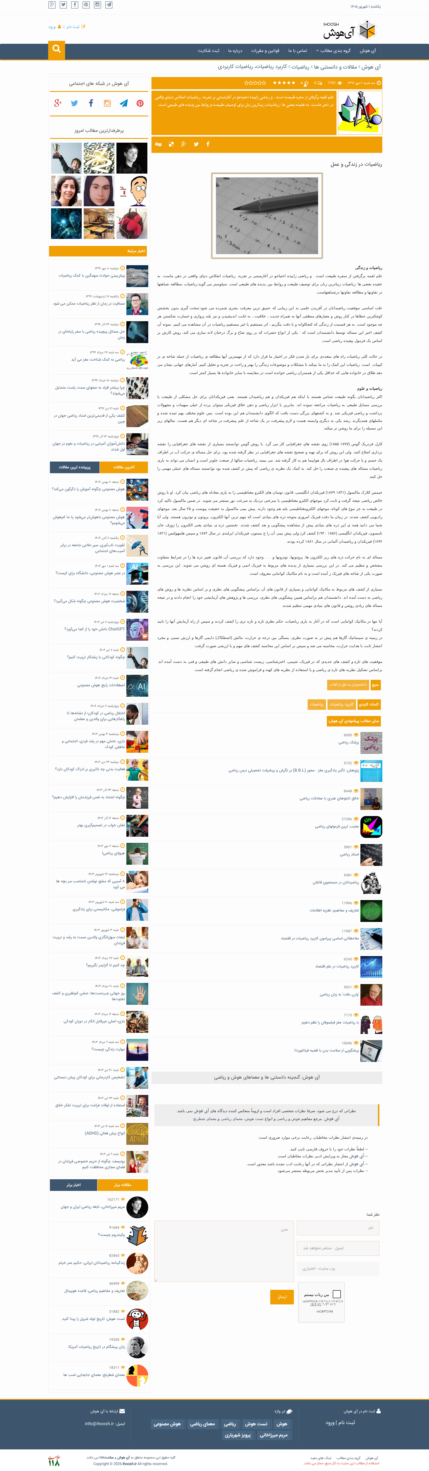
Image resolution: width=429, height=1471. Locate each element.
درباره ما (235, 51)
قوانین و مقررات (265, 51)
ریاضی (282, 1119)
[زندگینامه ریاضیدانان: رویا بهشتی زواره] (66, 191)
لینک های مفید (320, 1458)
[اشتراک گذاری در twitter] (196, 144)
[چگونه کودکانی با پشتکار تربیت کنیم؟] (66, 158)
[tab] (75, 467)
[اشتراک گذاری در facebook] (208, 144)
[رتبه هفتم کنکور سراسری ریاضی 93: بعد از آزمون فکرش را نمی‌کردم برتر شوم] (99, 191)
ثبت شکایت (208, 51)
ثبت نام (73, 27)
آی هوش (368, 51)
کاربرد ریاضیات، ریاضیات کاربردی (252, 67)
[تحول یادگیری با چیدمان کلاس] (99, 224)
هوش (295, 1119)
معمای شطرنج (205, 1119)
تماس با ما (297, 51)
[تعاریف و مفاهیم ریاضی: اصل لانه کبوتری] (131, 224)
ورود (52, 27)
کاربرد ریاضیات (342, 704)
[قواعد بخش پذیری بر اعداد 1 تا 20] (99, 158)
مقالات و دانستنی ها (335, 67)
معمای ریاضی (232, 1119)
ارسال (282, 1297)
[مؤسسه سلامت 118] (54, 1460)
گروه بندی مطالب (335, 51)
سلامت (109, 1457)
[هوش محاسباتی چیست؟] (66, 224)
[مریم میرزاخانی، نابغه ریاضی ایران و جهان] (131, 158)
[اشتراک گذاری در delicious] (171, 144)
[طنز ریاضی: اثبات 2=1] (131, 191)
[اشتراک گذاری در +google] (183, 144)
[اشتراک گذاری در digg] (158, 144)
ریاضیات (300, 67)
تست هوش (254, 1119)
